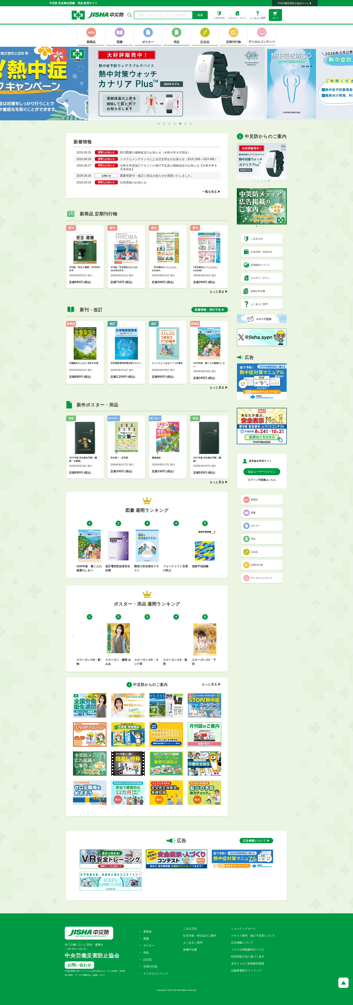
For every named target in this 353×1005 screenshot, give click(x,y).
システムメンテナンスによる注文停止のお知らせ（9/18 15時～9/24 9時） (168, 159)
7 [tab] (191, 124)
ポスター (148, 945)
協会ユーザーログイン (262, 471)
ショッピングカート (243, 928)
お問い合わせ (79, 965)
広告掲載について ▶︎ (256, 840)
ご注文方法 (190, 928)
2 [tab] (164, 124)
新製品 (147, 931)
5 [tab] (180, 124)
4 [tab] (175, 124)
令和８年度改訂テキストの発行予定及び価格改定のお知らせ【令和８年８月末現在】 (168, 167)
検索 (200, 15)
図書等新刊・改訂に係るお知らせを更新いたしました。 (157, 175)
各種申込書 (190, 949)
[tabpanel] (176, 83)
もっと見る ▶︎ (219, 291)
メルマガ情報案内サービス (247, 949)
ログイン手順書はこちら (262, 479)
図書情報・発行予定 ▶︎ (210, 309)
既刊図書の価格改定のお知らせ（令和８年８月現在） (155, 152)
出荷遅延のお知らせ (133, 182)
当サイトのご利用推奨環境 (247, 963)
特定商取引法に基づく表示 (247, 956)
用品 (146, 952)
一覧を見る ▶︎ (211, 191)
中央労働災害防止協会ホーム (293, 3)
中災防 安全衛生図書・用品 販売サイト (73, 3)
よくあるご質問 (192, 942)
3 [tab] (169, 124)
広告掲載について (242, 942)
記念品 (147, 959)
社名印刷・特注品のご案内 (199, 935)
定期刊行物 (150, 966)
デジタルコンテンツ (155, 973)
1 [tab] (159, 124)
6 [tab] (185, 124)
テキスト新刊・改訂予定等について (253, 935)
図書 (146, 938)
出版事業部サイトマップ (246, 970)
